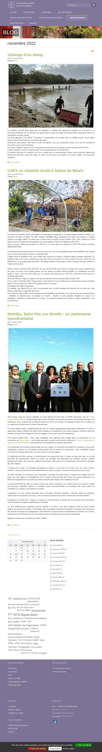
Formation (27, 640)
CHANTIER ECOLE (18, 628)
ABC (10, 599)
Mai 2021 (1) (57, 589)
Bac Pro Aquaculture (25, 607)
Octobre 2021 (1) (59, 585)
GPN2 (17, 643)
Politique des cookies (16, 713)
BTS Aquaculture (26, 615)
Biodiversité (38, 610)
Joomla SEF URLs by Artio (13, 535)
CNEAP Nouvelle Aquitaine (18, 725)
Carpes (43, 625)
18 (33, 554)
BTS (10, 614)
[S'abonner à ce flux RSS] (93, 51)
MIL (36, 643)
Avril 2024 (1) (57, 545)
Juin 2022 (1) (57, 565)
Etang (36, 637)
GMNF (36, 640)
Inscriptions (12, 672)
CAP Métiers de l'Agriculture (23, 625)
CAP (29, 621)
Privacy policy (68, 749)
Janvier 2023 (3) (58, 553)
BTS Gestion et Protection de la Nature (27, 618)
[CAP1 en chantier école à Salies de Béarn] (51, 232)
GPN (42, 640)
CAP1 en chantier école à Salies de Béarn (45, 170)
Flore (20, 640)
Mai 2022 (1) (57, 569)
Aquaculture (32, 601)
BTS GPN (13, 621)
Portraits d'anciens (60, 672)
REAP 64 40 (12, 729)
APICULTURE (33, 599)
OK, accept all (84, 745)
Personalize (55, 749)
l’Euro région (24, 440)
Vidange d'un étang (25, 55)
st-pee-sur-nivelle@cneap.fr (68, 706)
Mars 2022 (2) (58, 573)
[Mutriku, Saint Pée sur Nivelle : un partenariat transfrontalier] (51, 413)
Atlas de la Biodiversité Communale (24, 605)
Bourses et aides (14, 678)
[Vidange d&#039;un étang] (51, 128)
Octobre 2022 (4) (59, 561)
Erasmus (11, 732)
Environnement (15, 634)
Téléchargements (14, 685)
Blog (15, 61)
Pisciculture (36, 647)
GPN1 (11, 643)
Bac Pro (12, 607)
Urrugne (42, 653)
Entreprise (34, 628)
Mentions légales (14, 710)
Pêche (17, 650)
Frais (10, 675)
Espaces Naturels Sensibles (20, 637)
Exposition (12, 640)
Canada (23, 621)
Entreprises (34, 631)
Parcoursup (12, 668)
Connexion (12, 706)
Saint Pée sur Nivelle (29, 653)
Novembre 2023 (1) (59, 549)
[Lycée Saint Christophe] (21, 4)
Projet (10, 650)
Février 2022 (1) (58, 577)
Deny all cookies (38, 749)
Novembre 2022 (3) (59, 557)
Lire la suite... (15, 162)
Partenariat (12, 647)
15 (16, 554)
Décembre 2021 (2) (59, 581)
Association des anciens (62, 668)
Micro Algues (27, 643)
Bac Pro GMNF (23, 610)
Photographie (24, 647)
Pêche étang (26, 650)
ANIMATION (19, 599)
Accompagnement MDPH (17, 682)
